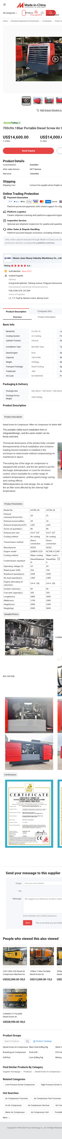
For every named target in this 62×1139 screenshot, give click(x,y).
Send (27, 922)
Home (5, 21)
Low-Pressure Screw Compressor (20, 1084)
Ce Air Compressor (13, 1105)
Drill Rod (6, 1057)
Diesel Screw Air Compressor (15, 1047)
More (5, 1117)
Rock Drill (33, 1052)
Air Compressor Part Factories (47, 1098)
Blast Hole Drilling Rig (38, 1047)
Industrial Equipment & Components (25, 21)
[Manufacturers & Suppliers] (31, 5)
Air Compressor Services (38, 1105)
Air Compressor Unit (40, 1112)
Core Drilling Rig (36, 1057)
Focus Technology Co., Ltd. (36, 1127)
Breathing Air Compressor (14, 1052)
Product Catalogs (43, 1041)
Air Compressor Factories (16, 1098)
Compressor (47, 21)
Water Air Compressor (15, 1112)
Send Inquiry (28, 150)
